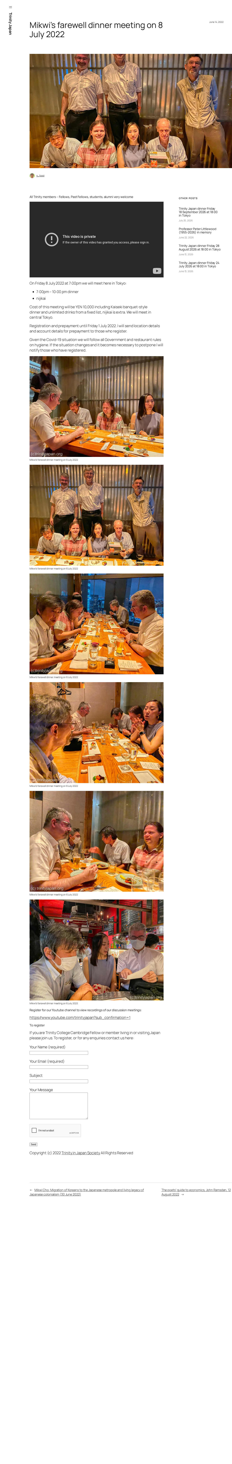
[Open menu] (10, 7)
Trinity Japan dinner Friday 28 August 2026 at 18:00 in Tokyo (200, 247)
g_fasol (40, 175)
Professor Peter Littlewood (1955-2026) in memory (197, 230)
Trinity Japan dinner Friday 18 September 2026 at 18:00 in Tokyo (198, 212)
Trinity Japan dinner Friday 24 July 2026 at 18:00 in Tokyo (199, 264)
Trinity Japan (10, 23)
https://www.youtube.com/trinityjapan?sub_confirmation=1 (80, 1017)
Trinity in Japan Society (80, 1152)
